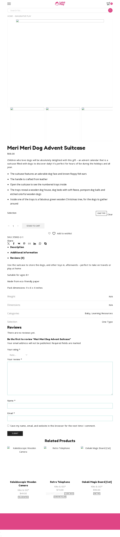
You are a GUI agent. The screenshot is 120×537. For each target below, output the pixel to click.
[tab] (17, 247)
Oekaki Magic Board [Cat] (97, 481)
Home (10, 16)
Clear (110, 214)
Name (11, 400)
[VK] (19, 244)
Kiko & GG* (23, 490)
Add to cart (34, 226)
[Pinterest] (24, 244)
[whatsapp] (40, 244)
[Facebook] (13, 244)
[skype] (45, 244)
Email (11, 413)
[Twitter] (9, 244)
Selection (11, 212)
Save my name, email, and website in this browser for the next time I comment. (52, 425)
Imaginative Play (23, 16)
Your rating (13, 349)
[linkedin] (34, 244)
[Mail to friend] (29, 244)
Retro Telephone (60, 481)
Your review (14, 359)
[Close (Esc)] (0, 532)
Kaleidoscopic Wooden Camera (23, 483)
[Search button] (110, 10)
